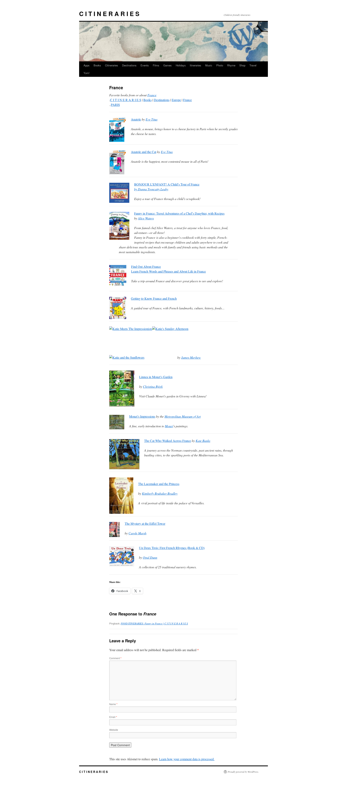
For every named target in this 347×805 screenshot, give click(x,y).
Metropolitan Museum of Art (182, 416)
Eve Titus (151, 119)
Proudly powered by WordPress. (243, 771)
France (151, 95)
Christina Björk (153, 386)
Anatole (136, 119)
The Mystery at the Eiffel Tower (145, 523)
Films (156, 65)
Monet (169, 426)
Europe (176, 100)
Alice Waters (146, 218)
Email (113, 717)
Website (113, 729)
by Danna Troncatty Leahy (151, 189)
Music (208, 65)
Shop (242, 65)
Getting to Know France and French (154, 298)
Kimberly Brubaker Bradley (160, 493)
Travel (252, 65)
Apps (87, 65)
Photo (219, 65)
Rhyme (231, 65)
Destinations (129, 65)
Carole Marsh (137, 533)
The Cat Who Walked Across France (167, 441)
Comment (115, 658)
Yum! (87, 73)
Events (145, 65)
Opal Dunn (150, 557)
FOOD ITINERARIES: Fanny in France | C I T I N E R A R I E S (154, 623)
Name (113, 704)
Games (167, 65)
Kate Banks (203, 441)
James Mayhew (191, 357)
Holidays (181, 65)
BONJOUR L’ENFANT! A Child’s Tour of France (166, 184)
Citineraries (111, 65)
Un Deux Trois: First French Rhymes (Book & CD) (172, 548)
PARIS (115, 105)
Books (97, 65)
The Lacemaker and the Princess (158, 484)
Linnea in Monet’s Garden (155, 377)
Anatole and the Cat (143, 152)
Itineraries (195, 65)
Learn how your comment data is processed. (186, 759)
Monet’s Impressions (142, 416)
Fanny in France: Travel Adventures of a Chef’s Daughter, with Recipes (179, 213)
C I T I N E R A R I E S (109, 13)
